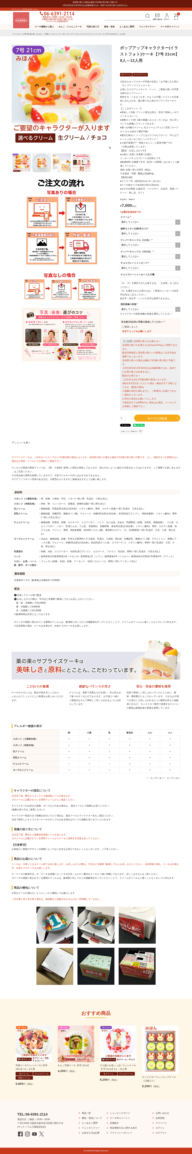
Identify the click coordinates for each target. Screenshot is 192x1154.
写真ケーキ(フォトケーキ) (55, 34)
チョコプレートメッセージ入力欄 (137, 274)
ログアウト (161, 1133)
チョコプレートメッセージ (135, 263)
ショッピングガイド (120, 1113)
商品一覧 (86, 1113)
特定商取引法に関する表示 (123, 1128)
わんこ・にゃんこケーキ (70, 26)
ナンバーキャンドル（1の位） (137, 240)
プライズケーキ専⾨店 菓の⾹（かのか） (27, 34)
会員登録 (160, 1118)
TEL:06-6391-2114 (32, 1114)
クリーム (126, 217)
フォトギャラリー (147, 26)
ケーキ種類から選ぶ (44, 26)
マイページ (161, 1123)
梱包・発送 (109, 26)
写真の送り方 (93, 26)
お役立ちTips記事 (91, 1133)
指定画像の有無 (130, 304)
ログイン (160, 1128)
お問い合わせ (162, 1113)
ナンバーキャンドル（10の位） (138, 251)
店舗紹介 (114, 1123)
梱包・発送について (92, 1118)
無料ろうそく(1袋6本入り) (135, 228)
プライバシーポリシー (121, 1133)
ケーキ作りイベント (170, 26)
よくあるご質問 (126, 26)
